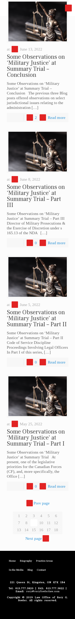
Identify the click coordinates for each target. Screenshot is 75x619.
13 (19, 530)
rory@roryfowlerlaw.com (43, 591)
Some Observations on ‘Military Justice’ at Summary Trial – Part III (36, 196)
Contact (41, 569)
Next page (33, 538)
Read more (56, 117)
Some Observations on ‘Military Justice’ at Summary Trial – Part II (37, 318)
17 (49, 530)
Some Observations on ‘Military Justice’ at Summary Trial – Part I (36, 438)
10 (41, 523)
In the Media (16, 569)
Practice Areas (44, 560)
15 (34, 530)
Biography (26, 560)
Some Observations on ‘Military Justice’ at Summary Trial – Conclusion (36, 66)
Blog (30, 569)
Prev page (42, 503)
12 (56, 523)
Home (12, 560)
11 (49, 523)
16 (41, 530)
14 (26, 530)
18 (56, 530)
